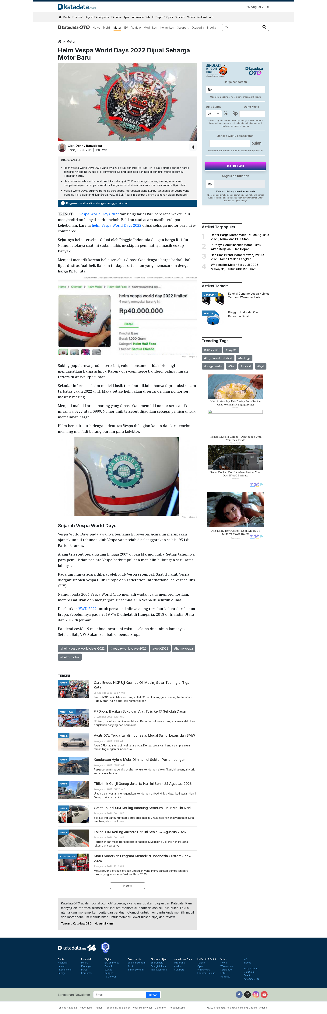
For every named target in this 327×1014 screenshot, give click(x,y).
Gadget (108, 973)
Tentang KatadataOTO (76, 923)
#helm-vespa (183, 648)
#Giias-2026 (211, 350)
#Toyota (231, 350)
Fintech (108, 966)
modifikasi (67, 712)
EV (126, 27)
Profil (130, 966)
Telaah (201, 962)
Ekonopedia (102, 17)
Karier (99, 1007)
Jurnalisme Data (140, 17)
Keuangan (86, 966)
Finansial (77, 17)
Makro (84, 962)
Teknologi (110, 976)
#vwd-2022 (160, 648)
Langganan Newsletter (74, 995)
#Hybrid (246, 366)
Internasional (65, 969)
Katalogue (226, 969)
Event (247, 975)
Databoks (249, 972)
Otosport (183, 27)
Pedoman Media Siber (117, 1007)
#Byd (260, 366)
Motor (117, 27)
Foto (223, 973)
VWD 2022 (88, 608)
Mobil (107, 27)
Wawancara (203, 969)
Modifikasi (150, 27)
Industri (62, 966)
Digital (89, 17)
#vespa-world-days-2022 (128, 648)
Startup (108, 969)
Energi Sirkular (159, 966)
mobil (64, 736)
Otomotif (180, 17)
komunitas (67, 856)
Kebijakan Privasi (142, 1007)
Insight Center (251, 968)
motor (71, 41)
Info (211, 17)
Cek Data (179, 969)
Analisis (178, 966)
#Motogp (244, 358)
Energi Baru (157, 962)
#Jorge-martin (213, 366)
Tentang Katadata (67, 1007)
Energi (61, 973)
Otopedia (198, 27)
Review (136, 27)
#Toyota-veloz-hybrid (218, 358)
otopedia (210, 294)
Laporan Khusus (206, 973)
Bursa (84, 969)
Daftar (153, 995)
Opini (200, 966)
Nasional (63, 962)
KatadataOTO (251, 979)
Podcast (202, 17)
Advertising (86, 1007)
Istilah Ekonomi (136, 969)
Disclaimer (161, 1007)
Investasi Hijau (159, 969)
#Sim (231, 366)
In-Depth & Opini (162, 17)
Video (191, 17)
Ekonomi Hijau (120, 17)
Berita (67, 17)
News (96, 27)
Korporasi (86, 973)
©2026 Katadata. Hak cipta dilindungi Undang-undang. (237, 1007)
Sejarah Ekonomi (137, 962)
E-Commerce (111, 962)
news (63, 683)
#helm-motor (69, 657)
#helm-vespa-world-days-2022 (82, 648)
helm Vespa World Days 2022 (116, 225)
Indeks (211, 27)
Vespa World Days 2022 (99, 213)
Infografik (179, 962)
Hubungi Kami (104, 923)
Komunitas (167, 27)
